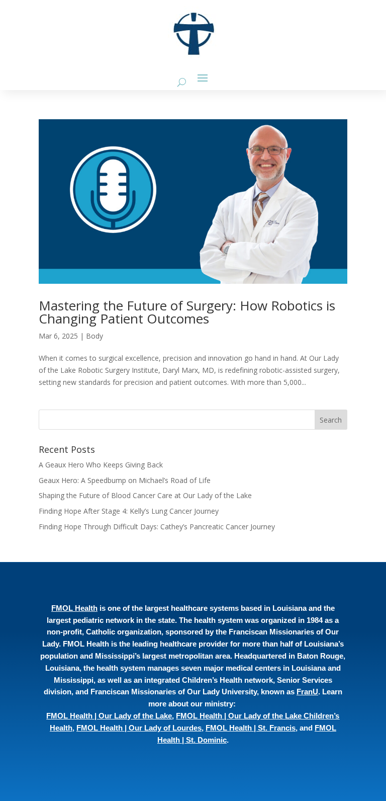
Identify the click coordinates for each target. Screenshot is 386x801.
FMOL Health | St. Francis (251, 728)
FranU (307, 691)
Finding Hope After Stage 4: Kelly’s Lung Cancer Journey (130, 511)
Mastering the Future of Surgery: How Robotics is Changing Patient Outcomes (187, 312)
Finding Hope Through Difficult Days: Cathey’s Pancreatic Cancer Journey (158, 526)
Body (94, 336)
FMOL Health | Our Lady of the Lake (109, 715)
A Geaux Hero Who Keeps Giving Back (101, 464)
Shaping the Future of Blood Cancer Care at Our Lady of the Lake (146, 495)
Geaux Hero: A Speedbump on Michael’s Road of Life (125, 480)
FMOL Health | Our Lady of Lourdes (139, 728)
